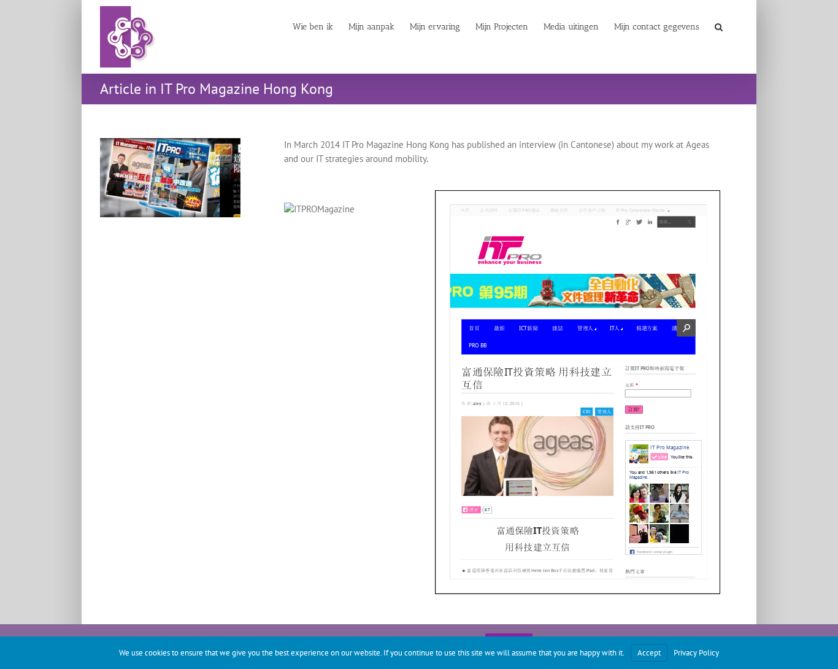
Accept (649, 653)
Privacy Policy (696, 653)
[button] (719, 26)
